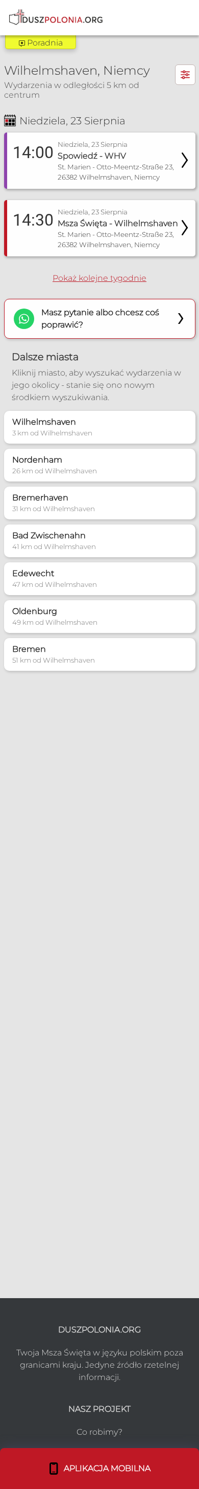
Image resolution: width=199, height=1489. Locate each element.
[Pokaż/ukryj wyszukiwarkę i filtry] (185, 74)
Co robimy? (99, 1432)
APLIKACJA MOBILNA (105, 1468)
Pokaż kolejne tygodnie (99, 278)
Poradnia (44, 43)
